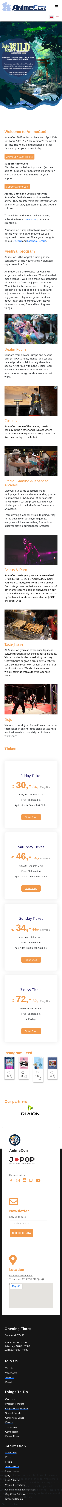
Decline (14, 1504)
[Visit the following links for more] (11, 1180)
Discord (17, 241)
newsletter (30, 219)
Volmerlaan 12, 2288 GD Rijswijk (26, 1279)
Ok (3, 1504)
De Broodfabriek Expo (21, 1275)
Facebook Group (36, 241)
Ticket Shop (31, 817)
